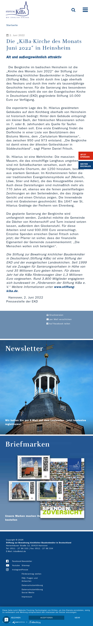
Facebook (16, 561)
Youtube (16, 565)
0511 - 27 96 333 (19, 548)
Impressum (27, 597)
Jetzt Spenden (85, 155)
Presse (25, 569)
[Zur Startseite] (17, 10)
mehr (77, 617)
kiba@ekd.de (19, 551)
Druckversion (56, 315)
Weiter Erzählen (85, 165)
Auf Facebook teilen (59, 323)
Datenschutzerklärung (32, 585)
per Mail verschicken (60, 319)
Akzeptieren (46, 617)
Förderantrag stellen (31, 574)
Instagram (17, 569)
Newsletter (27, 561)
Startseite (12, 25)
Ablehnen (15, 617)
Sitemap (26, 565)
